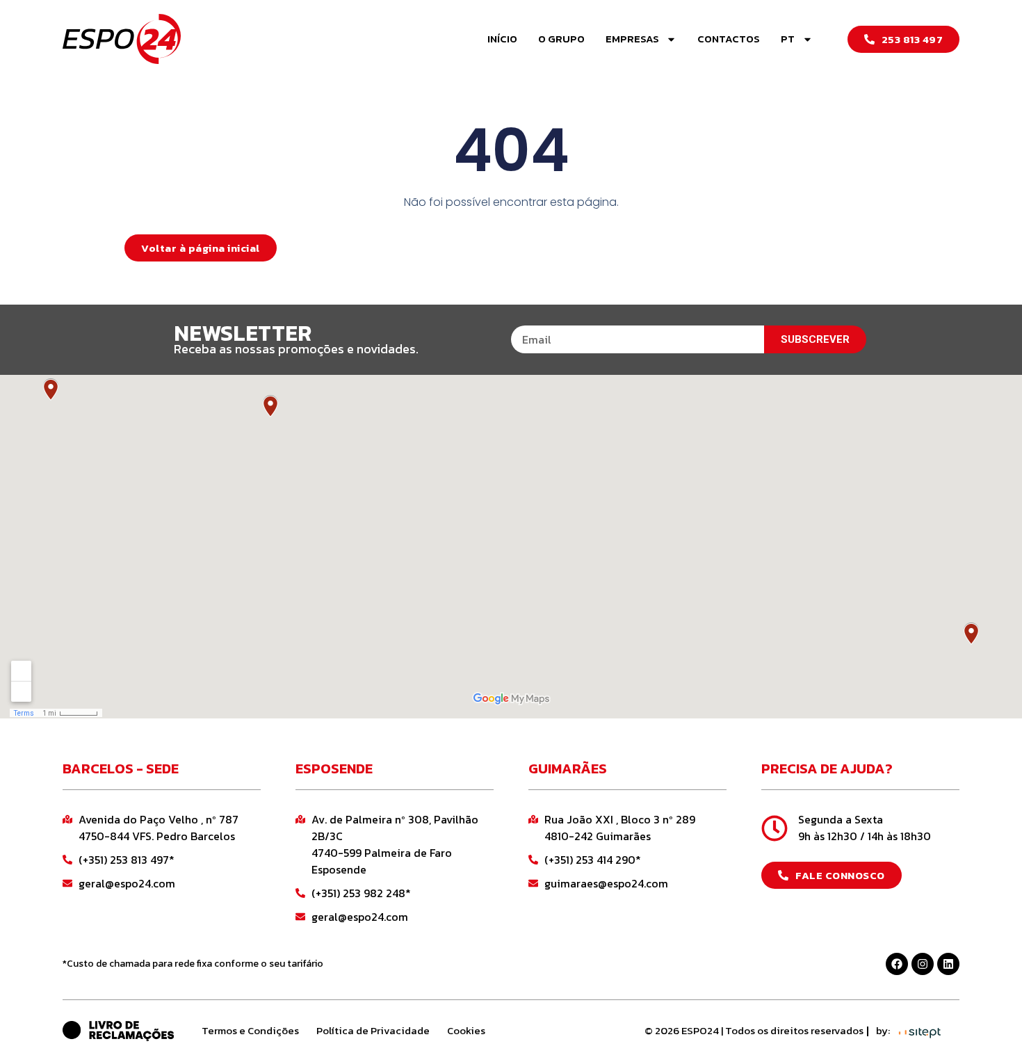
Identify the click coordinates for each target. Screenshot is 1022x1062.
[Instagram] (922, 964)
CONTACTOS (728, 39)
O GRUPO (561, 39)
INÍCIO (502, 39)
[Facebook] (897, 964)
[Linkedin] (948, 964)
